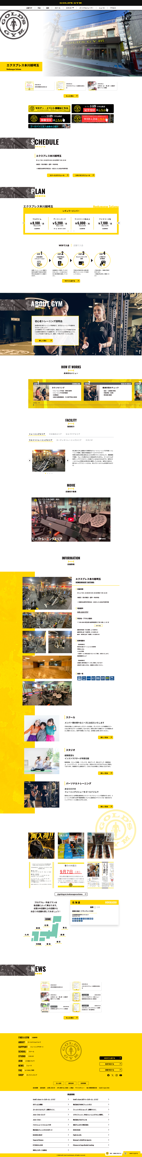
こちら (82, 649)
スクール (57, 8)
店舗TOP (29, 8)
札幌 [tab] (98, 907)
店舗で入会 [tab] (78, 245)
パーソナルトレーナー (86, 8)
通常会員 (71, 1083)
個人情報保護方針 (92, 1088)
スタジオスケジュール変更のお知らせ (75, 86)
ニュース (102, 8)
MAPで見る (98, 625)
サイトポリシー (80, 1088)
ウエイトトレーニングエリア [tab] (40, 440)
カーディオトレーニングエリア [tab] (69, 440)
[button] (45, 473)
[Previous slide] (29, 461)
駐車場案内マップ (82, 656)
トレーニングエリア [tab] (37, 434)
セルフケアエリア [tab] (73, 434)
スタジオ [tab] (89, 440)
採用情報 (83, 1083)
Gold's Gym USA (104, 1088)
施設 (47, 8)
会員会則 (42, 1088)
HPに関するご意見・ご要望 (65, 1088)
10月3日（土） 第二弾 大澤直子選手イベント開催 (106, 86)
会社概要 (35, 1088)
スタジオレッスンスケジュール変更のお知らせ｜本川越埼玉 (91, 1008)
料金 (39, 8)
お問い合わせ (51, 1088)
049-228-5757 (82, 612)
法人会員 (58, 1083)
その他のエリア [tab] (55, 434)
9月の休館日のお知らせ (41, 87)
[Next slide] (118, 223)
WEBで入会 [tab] (64, 245)
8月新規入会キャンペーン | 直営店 (59, 1009)
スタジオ (69, 8)
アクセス (113, 8)
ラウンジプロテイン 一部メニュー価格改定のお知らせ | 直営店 (90, 998)
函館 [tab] (91, 907)
